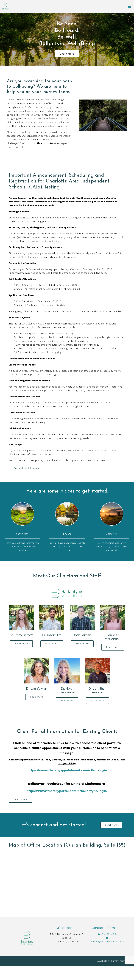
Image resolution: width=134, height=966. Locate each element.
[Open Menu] (129, 6)
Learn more (67, 53)
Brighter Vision (118, 961)
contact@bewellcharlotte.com (107, 941)
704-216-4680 (109, 934)
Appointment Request (27, 468)
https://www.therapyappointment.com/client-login (67, 770)
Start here (111, 825)
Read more (21, 643)
